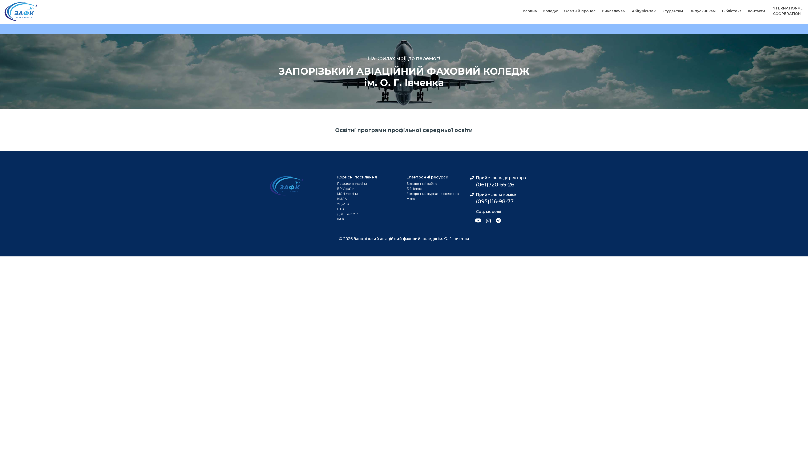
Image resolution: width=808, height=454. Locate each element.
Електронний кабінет (423, 184)
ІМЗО (341, 219)
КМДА (342, 199)
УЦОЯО (343, 204)
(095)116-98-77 (495, 201)
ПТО (340, 209)
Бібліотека (732, 11)
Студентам (673, 11)
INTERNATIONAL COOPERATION (786, 11)
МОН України (347, 194)
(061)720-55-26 (495, 184)
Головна (529, 11)
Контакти (756, 11)
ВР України (345, 189)
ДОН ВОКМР (347, 214)
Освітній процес (579, 11)
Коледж (550, 11)
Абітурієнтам (644, 11)
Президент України (352, 184)
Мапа (411, 199)
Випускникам (702, 11)
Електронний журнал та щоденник (433, 194)
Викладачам (614, 11)
